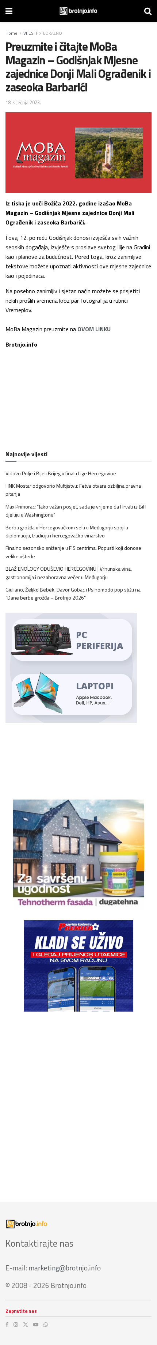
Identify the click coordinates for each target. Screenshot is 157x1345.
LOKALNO (52, 33)
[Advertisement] (78, 1101)
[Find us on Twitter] (25, 1325)
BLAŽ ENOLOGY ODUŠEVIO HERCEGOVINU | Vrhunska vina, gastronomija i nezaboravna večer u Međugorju (68, 573)
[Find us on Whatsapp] (45, 1325)
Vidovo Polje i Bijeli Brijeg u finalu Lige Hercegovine (60, 473)
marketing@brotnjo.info (64, 1267)
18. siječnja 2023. (23, 102)
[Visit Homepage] (78, 11)
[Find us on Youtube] (35, 1325)
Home (11, 33)
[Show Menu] (8, 11)
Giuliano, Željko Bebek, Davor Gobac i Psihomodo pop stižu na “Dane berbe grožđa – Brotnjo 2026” (73, 593)
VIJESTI (30, 33)
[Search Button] (148, 11)
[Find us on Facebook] (6, 1325)
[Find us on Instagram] (16, 1325)
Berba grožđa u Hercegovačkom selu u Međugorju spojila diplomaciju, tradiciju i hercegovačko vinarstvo (66, 531)
